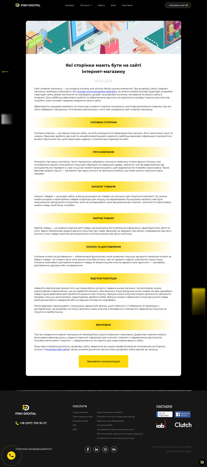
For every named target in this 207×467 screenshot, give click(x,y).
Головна (69, 5)
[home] (28, 5)
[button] (86, 5)
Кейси (101, 5)
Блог (113, 5)
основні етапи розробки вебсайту (97, 91)
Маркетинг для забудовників (110, 421)
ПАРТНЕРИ (164, 406)
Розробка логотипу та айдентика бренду (116, 417)
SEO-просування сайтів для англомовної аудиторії (120, 434)
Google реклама (80, 412)
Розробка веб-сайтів (57, 349)
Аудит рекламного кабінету (109, 412)
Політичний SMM (104, 425)
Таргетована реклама (82, 417)
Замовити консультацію (103, 361)
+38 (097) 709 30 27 (33, 423)
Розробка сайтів (80, 421)
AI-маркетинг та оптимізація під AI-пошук (116, 438)
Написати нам (177, 5)
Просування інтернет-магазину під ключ (115, 429)
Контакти (127, 5)
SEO (74, 425)
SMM (75, 429)
